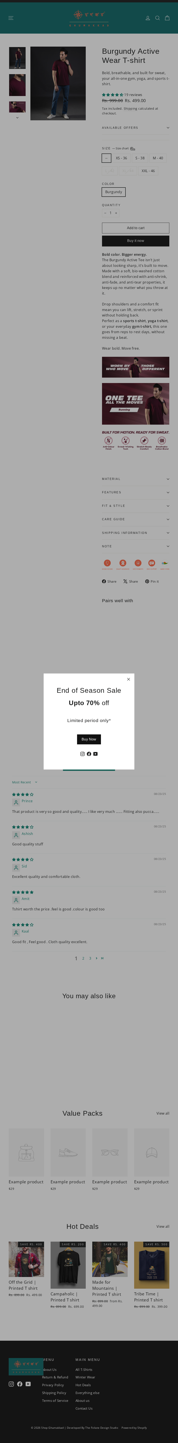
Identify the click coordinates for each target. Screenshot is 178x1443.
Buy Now (89, 739)
